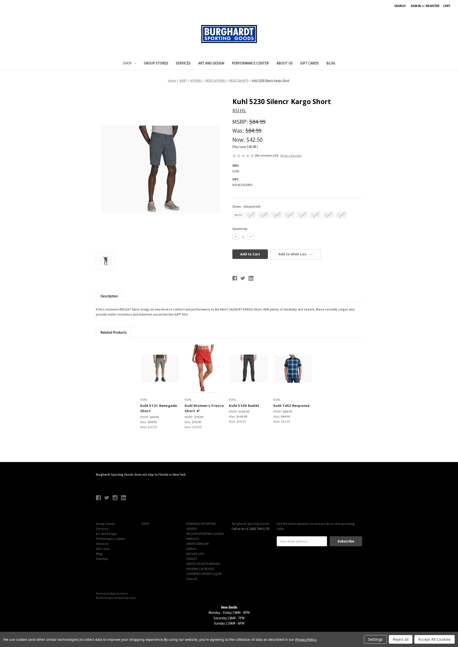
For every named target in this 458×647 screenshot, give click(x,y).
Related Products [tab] (113, 332)
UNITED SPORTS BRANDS (203, 564)
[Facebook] (234, 278)
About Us (284, 63)
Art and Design (211, 63)
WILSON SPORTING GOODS (205, 533)
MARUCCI (192, 539)
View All (191, 579)
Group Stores (156, 63)
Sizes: (246, 206)
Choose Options (160, 373)
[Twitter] (242, 278)
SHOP (127, 63)
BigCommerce (119, 593)
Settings (375, 639)
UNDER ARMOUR (197, 544)
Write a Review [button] (291, 155)
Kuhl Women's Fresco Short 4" (204, 408)
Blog (330, 63)
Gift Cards (309, 63)
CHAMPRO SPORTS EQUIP (204, 574)
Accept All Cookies (434, 639)
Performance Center (250, 63)
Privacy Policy (305, 639)
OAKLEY (191, 559)
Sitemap (102, 559)
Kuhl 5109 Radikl (244, 405)
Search (400, 6)
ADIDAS (191, 549)
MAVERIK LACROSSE (200, 569)
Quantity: (240, 228)
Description (109, 296)
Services (183, 63)
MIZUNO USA (195, 554)
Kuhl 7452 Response (291, 405)
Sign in (416, 6)
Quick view (155, 364)
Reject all (401, 639)
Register (432, 6)
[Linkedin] (251, 278)
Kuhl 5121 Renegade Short (158, 408)
